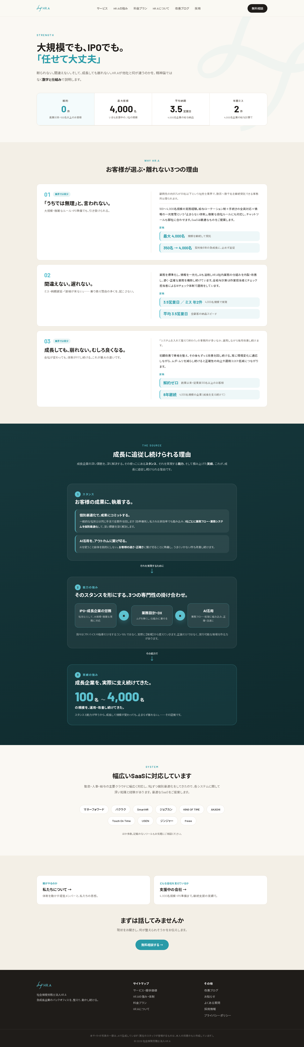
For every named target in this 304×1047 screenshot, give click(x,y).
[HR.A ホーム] (43, 8)
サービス (102, 8)
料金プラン (140, 8)
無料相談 (257, 8)
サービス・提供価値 (145, 990)
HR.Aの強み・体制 (144, 996)
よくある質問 (212, 1003)
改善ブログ (182, 8)
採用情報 (210, 1009)
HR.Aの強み (121, 8)
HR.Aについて (161, 8)
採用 (198, 8)
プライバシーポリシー (217, 1015)
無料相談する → (152, 945)
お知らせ (209, 996)
